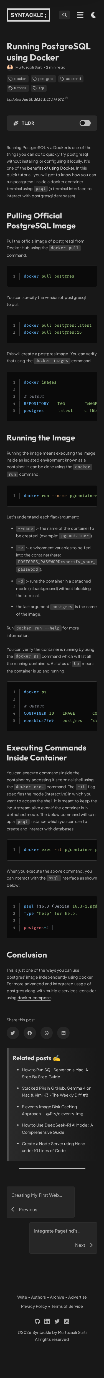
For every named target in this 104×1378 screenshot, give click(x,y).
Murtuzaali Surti (29, 67)
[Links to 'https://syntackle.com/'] (28, 15)
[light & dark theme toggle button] (94, 15)
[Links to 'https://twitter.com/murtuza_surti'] (57, 1321)
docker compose (33, 997)
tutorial (20, 88)
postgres (45, 78)
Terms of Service (67, 1306)
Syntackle (41, 1332)
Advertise (77, 1296)
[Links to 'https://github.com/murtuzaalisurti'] (37, 1321)
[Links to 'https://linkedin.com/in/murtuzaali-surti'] (47, 1321)
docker (20, 78)
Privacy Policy (34, 1306)
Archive (57, 1296)
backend (73, 78)
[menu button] (80, 15)
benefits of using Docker (50, 167)
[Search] (64, 15)
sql (41, 88)
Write (22, 1296)
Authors (38, 1296)
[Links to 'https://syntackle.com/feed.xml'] (66, 1321)
